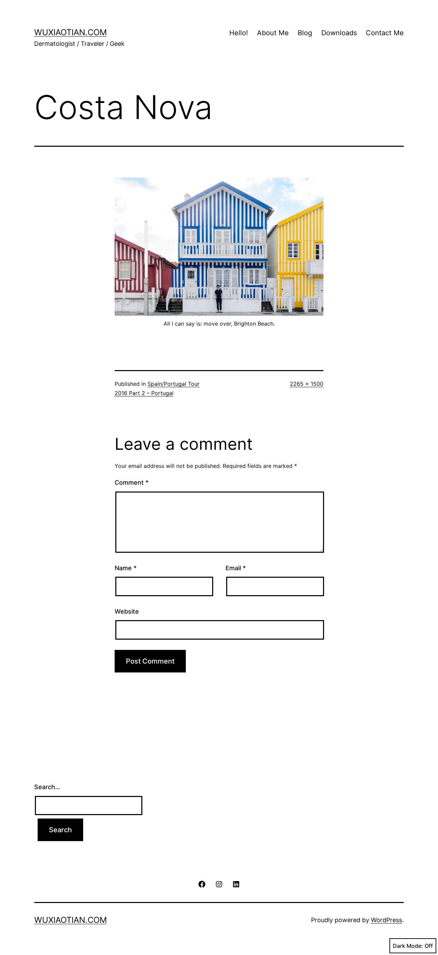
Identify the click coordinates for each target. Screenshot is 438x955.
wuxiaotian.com (70, 32)
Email (236, 568)
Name (126, 568)
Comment (132, 482)
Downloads (339, 33)
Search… (47, 786)
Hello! (238, 33)
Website (127, 611)
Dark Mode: (408, 945)
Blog (305, 33)
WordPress (386, 920)
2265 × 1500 (306, 383)
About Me (273, 33)
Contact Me (385, 33)
